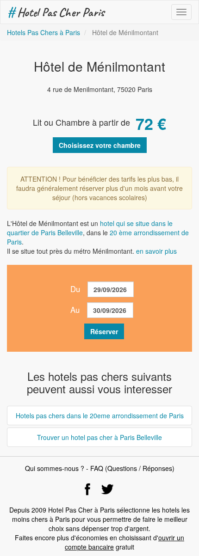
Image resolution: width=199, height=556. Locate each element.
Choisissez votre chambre (100, 145)
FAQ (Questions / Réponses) (132, 468)
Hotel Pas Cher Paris (55, 12)
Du (75, 288)
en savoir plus (156, 251)
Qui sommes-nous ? (54, 468)
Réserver (104, 331)
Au (75, 309)
